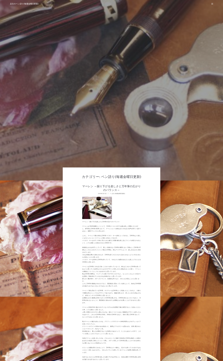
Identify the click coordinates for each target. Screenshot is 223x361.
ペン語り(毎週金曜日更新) (117, 193)
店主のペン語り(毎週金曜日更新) (24, 4)
